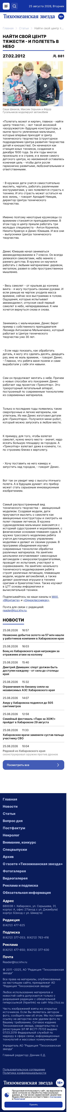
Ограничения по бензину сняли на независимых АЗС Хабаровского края (29, 688)
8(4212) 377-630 (38, 949)
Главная (8, 28)
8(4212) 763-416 (38, 937)
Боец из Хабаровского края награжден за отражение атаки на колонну (31, 652)
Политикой (19, 1099)
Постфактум (14, 828)
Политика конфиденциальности (24, 1073)
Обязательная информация (27, 893)
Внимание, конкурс (19, 842)
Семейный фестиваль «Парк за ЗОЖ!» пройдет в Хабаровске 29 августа (29, 720)
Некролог (11, 835)
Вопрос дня (13, 821)
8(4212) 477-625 (14, 925)
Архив (8, 857)
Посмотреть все (35, 765)
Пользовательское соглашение (24, 1069)
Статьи (24, 28)
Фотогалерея (14, 871)
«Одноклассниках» (36, 600)
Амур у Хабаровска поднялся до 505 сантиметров (28, 704)
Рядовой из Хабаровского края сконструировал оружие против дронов (30, 752)
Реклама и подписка (20, 885)
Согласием (55, 1097)
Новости (10, 806)
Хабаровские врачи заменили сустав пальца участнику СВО (33, 736)
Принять (33, 1104)
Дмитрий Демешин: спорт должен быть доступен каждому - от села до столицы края (31, 670)
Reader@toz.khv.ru (15, 962)
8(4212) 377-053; (14, 937)
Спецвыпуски (15, 850)
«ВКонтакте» (11, 600)
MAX (55, 596)
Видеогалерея (15, 878)
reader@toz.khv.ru (14, 610)
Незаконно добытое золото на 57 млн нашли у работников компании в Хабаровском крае (33, 636)
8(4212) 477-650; (14, 949)
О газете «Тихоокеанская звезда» (33, 864)
